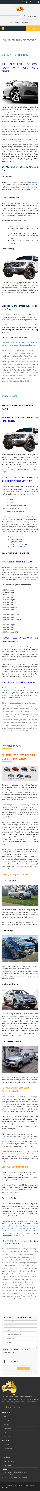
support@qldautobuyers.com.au (16, 1477)
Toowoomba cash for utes (11, 1296)
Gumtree (5, 192)
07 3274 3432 (31, 16)
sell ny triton (22, 1293)
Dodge (12, 343)
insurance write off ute (23, 1265)
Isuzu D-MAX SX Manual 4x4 (21, 1268)
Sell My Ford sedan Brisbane (17, 378)
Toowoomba (8, 1449)
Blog (33, 28)
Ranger (33, 364)
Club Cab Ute (25, 1257)
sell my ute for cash (16, 1288)
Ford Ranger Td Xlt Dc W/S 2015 (25, 711)
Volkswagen (23, 345)
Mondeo (20, 364)
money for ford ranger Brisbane (17, 720)
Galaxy (24, 361)
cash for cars (7, 1136)
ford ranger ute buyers (9, 714)
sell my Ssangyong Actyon (16, 1285)
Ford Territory (16, 361)
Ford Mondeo (30, 359)
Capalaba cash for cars (19, 240)
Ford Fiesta (24, 356)
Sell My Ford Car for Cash (17, 370)
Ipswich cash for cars (17, 226)
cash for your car (29, 579)
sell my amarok (22, 1274)
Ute (16, 381)
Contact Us (7, 1428)
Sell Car (6, 1424)
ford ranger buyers (17, 706)
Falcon (23, 353)
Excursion (16, 353)
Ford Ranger (6, 361)
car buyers (23, 151)
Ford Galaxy (6, 359)
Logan (6, 1453)
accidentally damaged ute (23, 1251)
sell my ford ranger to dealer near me (15, 728)
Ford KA (14, 359)
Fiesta (28, 353)
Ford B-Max (6, 356)
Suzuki (15, 345)
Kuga (14, 364)
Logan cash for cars (16, 233)
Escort (10, 353)
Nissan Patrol (12, 1274)
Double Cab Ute (16, 1260)
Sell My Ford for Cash (20, 373)
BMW (7, 343)
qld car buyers (24, 1249)
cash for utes (9, 1257)
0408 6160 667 (21, 698)
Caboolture (7, 1465)
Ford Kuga (21, 359)
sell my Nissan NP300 (15, 1282)
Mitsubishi (34, 343)
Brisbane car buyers (8, 492)
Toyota (32, 345)
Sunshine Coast (9, 1461)
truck (32, 203)
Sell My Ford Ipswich (20, 375)
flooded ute (13, 1263)
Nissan (4, 345)
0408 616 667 (12, 1241)
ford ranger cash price (21, 709)
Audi (3, 343)
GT (28, 361)
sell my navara (20, 1279)
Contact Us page (18, 1236)
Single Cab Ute (33, 1293)
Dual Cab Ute (27, 1260)
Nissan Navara (25, 1271)
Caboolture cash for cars (20, 236)
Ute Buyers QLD (11, 746)
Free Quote (7, 1437)
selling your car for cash (25, 187)
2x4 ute (4, 1251)
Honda (23, 343)
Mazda (28, 343)
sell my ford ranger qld (29, 725)
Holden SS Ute (10, 1265)
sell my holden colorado (25, 1276)
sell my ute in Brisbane (14, 1290)
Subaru (10, 345)
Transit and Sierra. (8, 381)
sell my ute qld (28, 1290)
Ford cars (8, 119)
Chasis (17, 1257)
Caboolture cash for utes (13, 1254)
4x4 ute (10, 1251)
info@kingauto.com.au (22, 22)
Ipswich (6, 1445)
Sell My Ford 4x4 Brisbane (14, 367)
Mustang (27, 364)
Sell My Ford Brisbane (15, 55)
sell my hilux (11, 1276)
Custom (4, 353)
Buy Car (6, 1420)
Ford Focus (33, 356)
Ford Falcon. (15, 356)
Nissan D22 (15, 1271)
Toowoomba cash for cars (20, 228)
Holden (17, 343)
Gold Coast (7, 1457)
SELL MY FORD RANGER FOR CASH (19, 722)
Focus (33, 353)
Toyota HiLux (25, 1296)
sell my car (23, 350)
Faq (5, 1416)
